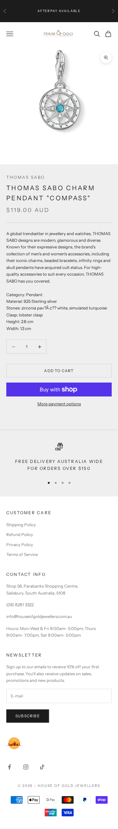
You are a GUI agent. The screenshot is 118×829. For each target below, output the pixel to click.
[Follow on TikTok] (42, 767)
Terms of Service (22, 554)
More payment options (59, 403)
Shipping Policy (21, 524)
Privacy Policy (19, 544)
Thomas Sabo (25, 177)
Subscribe (27, 716)
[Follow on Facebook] (9, 767)
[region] (59, 457)
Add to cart (59, 370)
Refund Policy (19, 534)
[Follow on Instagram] (26, 767)
